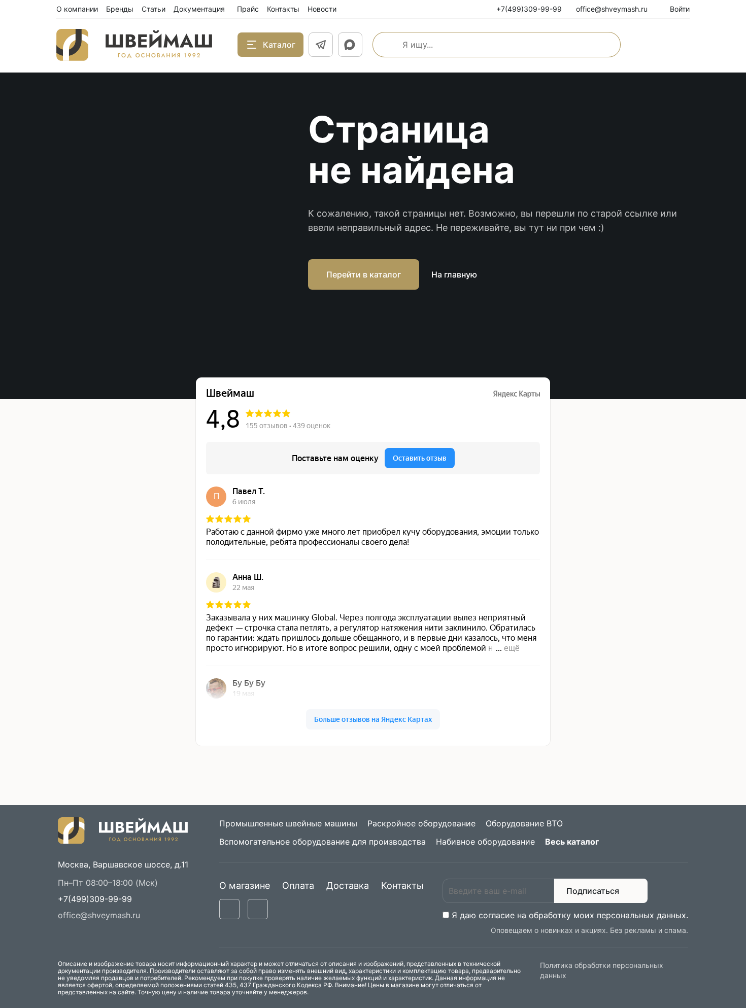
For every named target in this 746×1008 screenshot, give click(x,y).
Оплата (298, 885)
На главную (454, 274)
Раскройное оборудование (421, 823)
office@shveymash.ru (99, 915)
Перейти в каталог (363, 274)
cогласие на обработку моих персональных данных (582, 915)
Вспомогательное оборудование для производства (322, 842)
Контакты (402, 885)
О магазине (244, 885)
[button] (95, 899)
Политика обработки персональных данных (601, 970)
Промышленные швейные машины (288, 823)
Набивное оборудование (485, 842)
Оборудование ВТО (524, 823)
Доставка (347, 885)
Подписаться (592, 891)
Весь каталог (572, 842)
